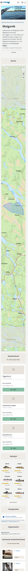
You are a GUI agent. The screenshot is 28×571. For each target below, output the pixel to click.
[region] (13, 13)
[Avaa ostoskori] (22, 2)
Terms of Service (13, 521)
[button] (23, 68)
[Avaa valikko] (1, 2)
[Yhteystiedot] (13, 509)
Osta (14, 389)
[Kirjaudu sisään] (25, 3)
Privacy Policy (4, 521)
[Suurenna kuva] (13, 13)
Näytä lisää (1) (13, 502)
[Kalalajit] (13, 456)
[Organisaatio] (13, 527)
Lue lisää (13, 52)
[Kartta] (13, 61)
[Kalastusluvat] (13, 358)
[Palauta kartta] (23, 74)
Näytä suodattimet (14, 359)
